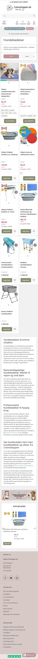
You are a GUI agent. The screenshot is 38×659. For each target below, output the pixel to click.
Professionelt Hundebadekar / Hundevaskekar (7, 264)
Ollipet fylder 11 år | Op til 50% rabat (14, 28)
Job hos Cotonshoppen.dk (10, 603)
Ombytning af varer (8, 641)
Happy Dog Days (7, 608)
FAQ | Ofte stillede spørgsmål (11, 591)
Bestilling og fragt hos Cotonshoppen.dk (14, 630)
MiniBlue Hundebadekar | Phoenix (26, 264)
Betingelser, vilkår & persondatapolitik (13, 627)
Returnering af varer (8, 638)
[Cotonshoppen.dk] (19, 8)
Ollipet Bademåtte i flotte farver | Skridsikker (27, 91)
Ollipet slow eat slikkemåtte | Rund (27, 153)
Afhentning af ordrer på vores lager (12, 644)
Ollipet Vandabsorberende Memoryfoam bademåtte (8, 92)
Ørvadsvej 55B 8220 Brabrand (7, 567)
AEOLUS (3, 321)
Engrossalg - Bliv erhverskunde (11, 614)
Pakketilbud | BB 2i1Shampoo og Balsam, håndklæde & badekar (28, 213)
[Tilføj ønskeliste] (14, 178)
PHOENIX (4, 272)
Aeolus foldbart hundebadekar (7, 312)
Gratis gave (30, 28)
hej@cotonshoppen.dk (10, 559)
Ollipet (3, 99)
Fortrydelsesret (7, 647)
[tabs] (34, 23)
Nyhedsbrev (6, 611)
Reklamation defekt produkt (10, 635)
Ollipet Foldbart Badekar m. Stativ (7, 211)
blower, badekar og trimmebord (23, 466)
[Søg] (34, 16)
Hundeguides (6, 594)
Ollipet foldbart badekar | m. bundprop (9, 153)
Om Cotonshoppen (8, 597)
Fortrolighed (6, 633)
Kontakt (5, 606)
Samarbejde (6, 600)
